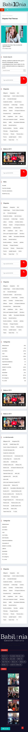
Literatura (22, 119)
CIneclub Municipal (11, 99)
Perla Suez (5, 134)
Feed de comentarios (7, 191)
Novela (4, 125)
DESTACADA (5, 359)
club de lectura (17, 101)
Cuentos (22, 104)
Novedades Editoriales (19, 122)
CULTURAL (5, 356)
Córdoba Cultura (19, 107)
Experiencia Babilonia (7, 361)
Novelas (16, 128)
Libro (16, 116)
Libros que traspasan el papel (10, 119)
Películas (5, 131)
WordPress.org (5, 193)
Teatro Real (11, 139)
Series (20, 137)
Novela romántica (7, 128)
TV (17, 139)
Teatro (4, 139)
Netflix (10, 122)
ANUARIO (4, 348)
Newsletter (4, 372)
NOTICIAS (4, 375)
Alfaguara (5, 93)
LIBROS (4, 369)
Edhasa (5, 110)
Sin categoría (5, 378)
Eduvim (11, 110)
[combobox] (14, 70)
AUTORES (4, 351)
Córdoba (11, 107)
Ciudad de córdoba (7, 101)
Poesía (5, 137)
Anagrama (12, 93)
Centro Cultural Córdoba (18, 96)
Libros (21, 116)
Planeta (12, 134)
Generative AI (5, 364)
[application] (14, 158)
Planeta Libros (20, 134)
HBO (4, 116)
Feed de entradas (6, 188)
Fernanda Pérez (7, 113)
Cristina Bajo (14, 104)
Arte (18, 93)
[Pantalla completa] (24, 163)
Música (5, 122)
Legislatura (10, 116)
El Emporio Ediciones (20, 110)
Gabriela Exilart (16, 113)
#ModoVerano (7, 26)
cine (4, 99)
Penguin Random (14, 131)
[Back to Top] (22, 728)
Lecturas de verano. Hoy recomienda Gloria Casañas (12, 45)
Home (3, 15)
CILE (3, 353)
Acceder (4, 185)
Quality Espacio (12, 137)
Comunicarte (6, 104)
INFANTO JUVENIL (6, 367)
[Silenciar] (21, 163)
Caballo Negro (6, 96)
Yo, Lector (4, 380)
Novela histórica (12, 125)
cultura (4, 107)
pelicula (21, 128)
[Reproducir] (4, 163)
